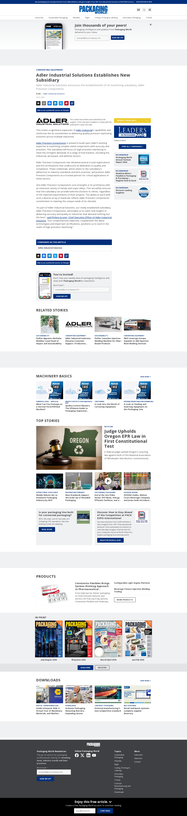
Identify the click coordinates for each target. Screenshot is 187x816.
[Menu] (150, 10)
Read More (47, 529)
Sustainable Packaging (105, 492)
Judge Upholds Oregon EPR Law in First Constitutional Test (125, 439)
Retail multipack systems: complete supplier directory (136, 711)
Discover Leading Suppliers (124, 191)
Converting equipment (49, 70)
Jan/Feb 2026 (138, 660)
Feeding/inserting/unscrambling (138, 401)
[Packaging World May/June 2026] (78, 639)
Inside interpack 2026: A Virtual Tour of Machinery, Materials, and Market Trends (49, 711)
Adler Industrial (84, 130)
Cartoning (99, 401)
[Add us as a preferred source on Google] (72, 103)
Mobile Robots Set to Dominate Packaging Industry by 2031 (46, 498)
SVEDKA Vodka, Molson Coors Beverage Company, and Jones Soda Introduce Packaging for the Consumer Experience (137, 498)
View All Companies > (132, 146)
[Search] (144, 10)
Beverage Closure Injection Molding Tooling (132, 590)
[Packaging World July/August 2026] (49, 639)
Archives (102, 667)
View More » (145, 377)
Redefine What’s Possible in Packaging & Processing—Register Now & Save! (126, 177)
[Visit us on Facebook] (77, 755)
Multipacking (130, 706)
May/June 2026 (79, 660)
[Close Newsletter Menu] (150, 24)
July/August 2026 (49, 660)
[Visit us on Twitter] (82, 755)
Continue (105, 811)
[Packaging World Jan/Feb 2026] (138, 639)
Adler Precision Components (51, 143)
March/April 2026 (108, 660)
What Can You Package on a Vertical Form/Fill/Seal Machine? (49, 407)
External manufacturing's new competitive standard (108, 709)
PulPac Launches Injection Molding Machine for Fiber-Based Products (108, 341)
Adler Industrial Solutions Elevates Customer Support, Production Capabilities (78, 341)
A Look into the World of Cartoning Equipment (107, 405)
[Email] (44, 103)
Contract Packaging (104, 706)
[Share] (49, 103)
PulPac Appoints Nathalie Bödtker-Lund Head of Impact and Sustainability (48, 341)
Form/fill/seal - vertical (47, 401)
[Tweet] (61, 103)
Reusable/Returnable (75, 492)
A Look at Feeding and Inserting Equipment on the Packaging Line (135, 407)
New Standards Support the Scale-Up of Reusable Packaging (77, 498)
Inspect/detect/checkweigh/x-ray (79, 402)
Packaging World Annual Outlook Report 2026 (124, 159)
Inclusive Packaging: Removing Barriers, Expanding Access (75, 711)
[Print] (38, 103)
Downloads (70, 706)
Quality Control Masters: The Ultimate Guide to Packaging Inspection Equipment (77, 408)
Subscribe (85, 667)
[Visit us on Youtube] (94, 755)
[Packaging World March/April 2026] (108, 639)
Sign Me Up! (117, 37)
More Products (125, 600)
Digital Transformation (47, 706)
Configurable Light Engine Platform (132, 583)
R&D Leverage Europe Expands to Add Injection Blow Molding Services (136, 341)
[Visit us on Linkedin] (88, 755)
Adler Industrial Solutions (54, 94)
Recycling (108, 427)
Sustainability (42, 336)
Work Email (58, 285)
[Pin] (66, 103)
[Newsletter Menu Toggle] (138, 10)
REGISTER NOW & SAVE (110, 540)
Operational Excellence (47, 492)
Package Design (131, 492)
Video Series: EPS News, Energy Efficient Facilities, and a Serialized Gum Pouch (107, 498)
